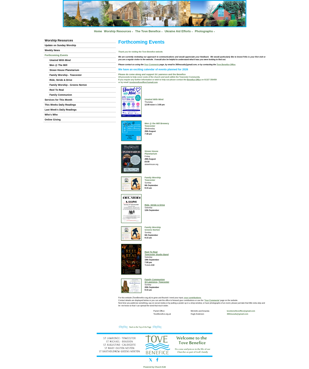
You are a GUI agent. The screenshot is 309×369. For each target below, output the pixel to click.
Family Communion (60, 94)
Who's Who (51, 114)
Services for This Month (58, 99)
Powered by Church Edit (154, 367)
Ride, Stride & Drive (60, 80)
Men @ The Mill (58, 65)
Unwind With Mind (60, 60)
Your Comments (151, 65)
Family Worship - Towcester (65, 75)
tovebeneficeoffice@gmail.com (241, 311)
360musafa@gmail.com (237, 314)
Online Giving (53, 119)
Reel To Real (56, 90)
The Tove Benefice (148, 31)
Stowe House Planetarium (64, 70)
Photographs (204, 31)
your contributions (192, 298)
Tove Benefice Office (226, 65)
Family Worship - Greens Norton (68, 85)
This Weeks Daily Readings (60, 104)
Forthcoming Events (56, 55)
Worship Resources (117, 31)
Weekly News (52, 50)
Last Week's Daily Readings (61, 109)
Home (98, 31)
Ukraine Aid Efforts (178, 31)
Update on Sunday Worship (60, 45)
